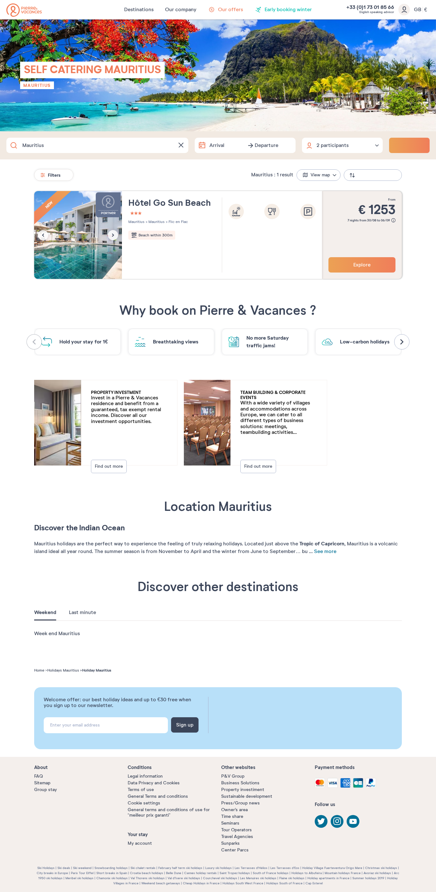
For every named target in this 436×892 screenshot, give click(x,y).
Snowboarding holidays (111, 868)
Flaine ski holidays (291, 878)
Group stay (45, 789)
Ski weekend (82, 868)
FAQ (38, 776)
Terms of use (141, 789)
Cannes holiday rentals (200, 873)
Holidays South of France (284, 883)
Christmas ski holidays (381, 868)
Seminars (230, 823)
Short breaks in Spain (111, 873)
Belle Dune (173, 873)
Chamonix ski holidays (112, 878)
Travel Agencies (237, 836)
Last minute (82, 612)
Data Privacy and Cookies (154, 783)
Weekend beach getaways (160, 883)
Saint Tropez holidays (235, 873)
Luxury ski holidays (218, 868)
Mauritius (37, 85)
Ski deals (63, 868)
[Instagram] (337, 821)
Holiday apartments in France (328, 878)
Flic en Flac (178, 221)
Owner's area (234, 809)
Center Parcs (235, 850)
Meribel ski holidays (79, 878)
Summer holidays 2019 (368, 878)
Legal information (145, 776)
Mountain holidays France (343, 873)
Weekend (45, 612)
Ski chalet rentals (143, 868)
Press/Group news (240, 803)
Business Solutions (240, 783)
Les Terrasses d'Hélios (251, 868)
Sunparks (230, 843)
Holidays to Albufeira (306, 873)
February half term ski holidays (180, 868)
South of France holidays (271, 873)
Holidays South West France (242, 883)
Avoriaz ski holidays (377, 873)
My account (140, 843)
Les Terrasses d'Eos (284, 868)
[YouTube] (353, 821)
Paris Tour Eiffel (82, 873)
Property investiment (242, 789)
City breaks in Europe (52, 873)
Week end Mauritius (57, 633)
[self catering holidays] (24, 10)
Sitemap (42, 783)
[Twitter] (321, 821)
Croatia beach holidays (146, 873)
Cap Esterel (314, 883)
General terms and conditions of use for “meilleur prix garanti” (169, 812)
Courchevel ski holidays (220, 878)
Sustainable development (246, 796)
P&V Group (232, 776)
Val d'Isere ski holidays (184, 878)
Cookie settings (144, 803)
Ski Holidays (46, 868)
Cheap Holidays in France (201, 883)
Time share (232, 816)
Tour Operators (236, 830)
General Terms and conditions (158, 796)
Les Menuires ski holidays (258, 878)
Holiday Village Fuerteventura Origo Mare (332, 868)
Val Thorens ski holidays (148, 878)
